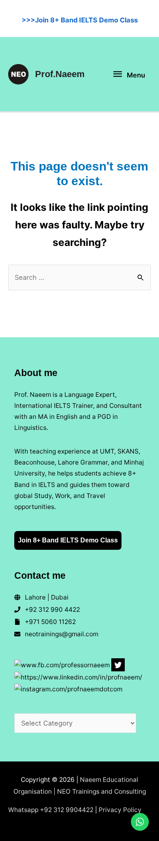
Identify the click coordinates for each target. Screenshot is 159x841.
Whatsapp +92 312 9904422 (50, 810)
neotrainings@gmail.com (61, 634)
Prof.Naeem (60, 74)
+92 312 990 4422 (52, 609)
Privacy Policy (120, 810)
